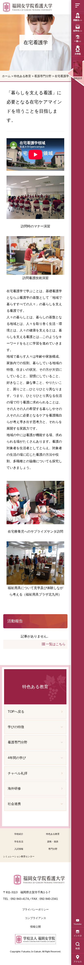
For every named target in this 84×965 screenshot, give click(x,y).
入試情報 (18, 849)
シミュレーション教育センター (18, 856)
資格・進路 (52, 841)
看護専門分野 (42, 76)
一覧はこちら (55, 644)
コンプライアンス (35, 918)
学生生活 (18, 841)
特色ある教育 (22, 76)
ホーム (6, 76)
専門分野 (52, 849)
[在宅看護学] (27, 7)
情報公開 (35, 926)
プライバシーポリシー (35, 909)
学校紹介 (18, 834)
